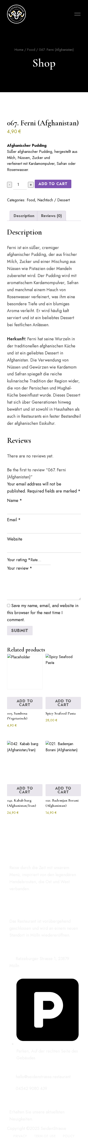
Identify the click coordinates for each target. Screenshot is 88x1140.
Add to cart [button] (25, 702)
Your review (19, 568)
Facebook (11, 899)
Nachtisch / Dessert (53, 200)
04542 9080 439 (31, 1088)
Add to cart (53, 184)
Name (14, 500)
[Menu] (76, 14)
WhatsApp (27, 899)
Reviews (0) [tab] (51, 215)
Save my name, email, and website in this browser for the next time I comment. (42, 613)
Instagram (19, 899)
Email (14, 520)
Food (31, 49)
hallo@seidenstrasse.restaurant (43, 1077)
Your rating (19, 560)
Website (14, 539)
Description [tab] (24, 215)
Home (19, 49)
